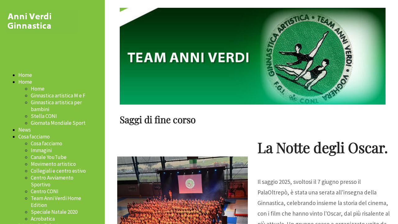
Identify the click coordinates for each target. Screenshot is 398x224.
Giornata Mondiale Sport (58, 122)
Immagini (41, 150)
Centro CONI (44, 191)
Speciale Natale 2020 (54, 211)
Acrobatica (43, 218)
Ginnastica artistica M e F (58, 95)
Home (25, 75)
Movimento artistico (53, 164)
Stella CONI (44, 116)
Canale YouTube (49, 157)
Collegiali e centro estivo (58, 170)
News (24, 129)
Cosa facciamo (34, 136)
